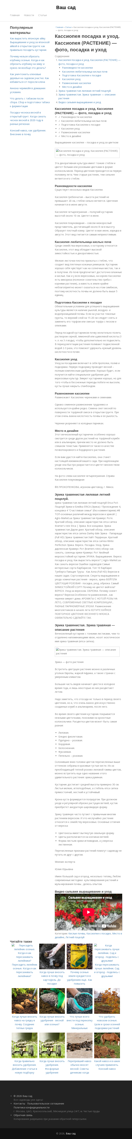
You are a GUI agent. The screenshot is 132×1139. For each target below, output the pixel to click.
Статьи (42, 15)
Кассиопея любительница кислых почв (84, 71)
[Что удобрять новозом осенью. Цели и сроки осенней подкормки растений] (107, 1012)
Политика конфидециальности (32, 1107)
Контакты (19, 1103)
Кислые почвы (76, 933)
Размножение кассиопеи (76, 83)
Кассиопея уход (71, 79)
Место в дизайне (72, 86)
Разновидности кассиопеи (77, 67)
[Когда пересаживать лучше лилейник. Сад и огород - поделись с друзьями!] (107, 960)
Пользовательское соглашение (45, 1103)
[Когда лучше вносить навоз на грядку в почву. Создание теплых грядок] (24, 1012)
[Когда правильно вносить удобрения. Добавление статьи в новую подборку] (24, 1057)
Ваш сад (66, 7)
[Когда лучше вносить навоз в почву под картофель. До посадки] (52, 968)
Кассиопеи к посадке (98, 933)
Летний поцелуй (75, 937)
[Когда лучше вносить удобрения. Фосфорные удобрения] (52, 1057)
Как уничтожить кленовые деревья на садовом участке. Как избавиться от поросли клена (29, 78)
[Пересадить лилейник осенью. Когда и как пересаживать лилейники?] (24, 960)
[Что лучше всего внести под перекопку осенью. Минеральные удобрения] (79, 1012)
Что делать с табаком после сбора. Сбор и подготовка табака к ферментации (30, 102)
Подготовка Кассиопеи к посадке (81, 75)
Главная (15, 15)
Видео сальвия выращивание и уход (79, 102)
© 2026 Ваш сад (23, 1096)
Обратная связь (23, 1115)
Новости (29, 15)
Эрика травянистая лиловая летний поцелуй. (84, 90)
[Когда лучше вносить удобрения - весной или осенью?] (52, 1012)
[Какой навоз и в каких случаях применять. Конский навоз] (107, 1057)
